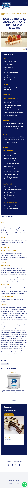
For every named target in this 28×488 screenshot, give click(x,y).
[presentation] (8, 448)
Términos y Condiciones (14, 477)
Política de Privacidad (14, 480)
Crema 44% (5, 363)
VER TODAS (8, 414)
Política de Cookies (14, 483)
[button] (11, 400)
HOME (2, 12)
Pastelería (16, 12)
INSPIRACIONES (9, 12)
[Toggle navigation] (25, 3)
